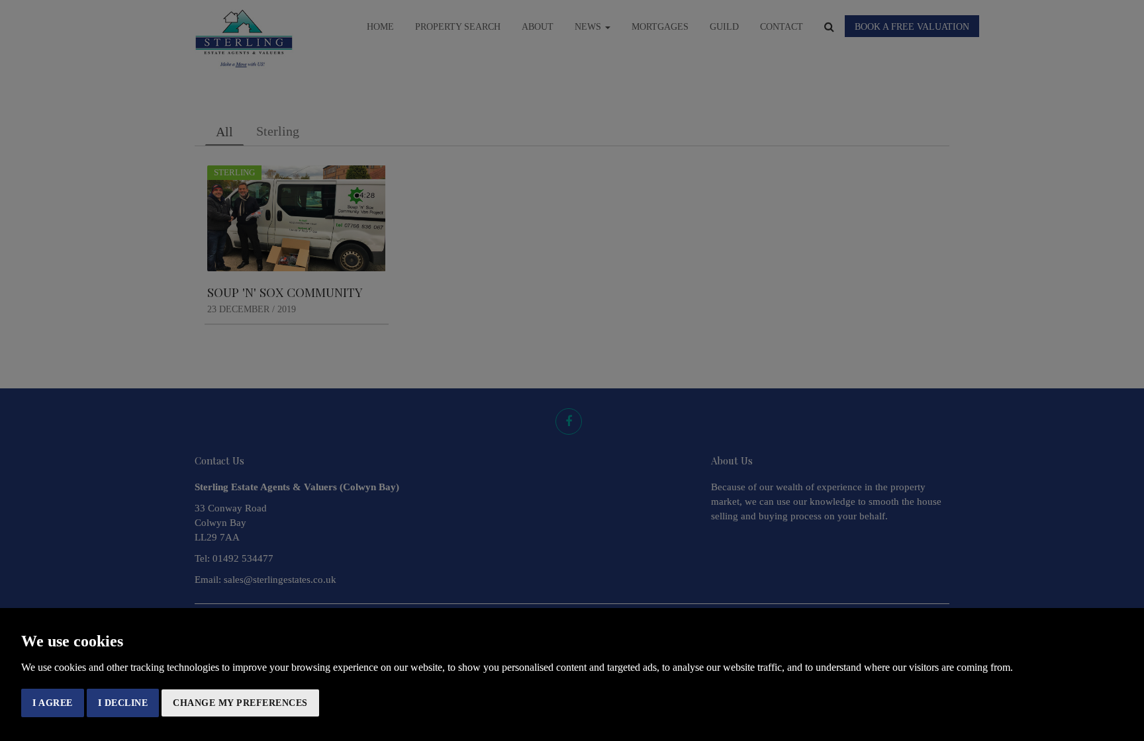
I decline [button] (123, 703)
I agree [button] (52, 703)
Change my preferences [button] (240, 703)
